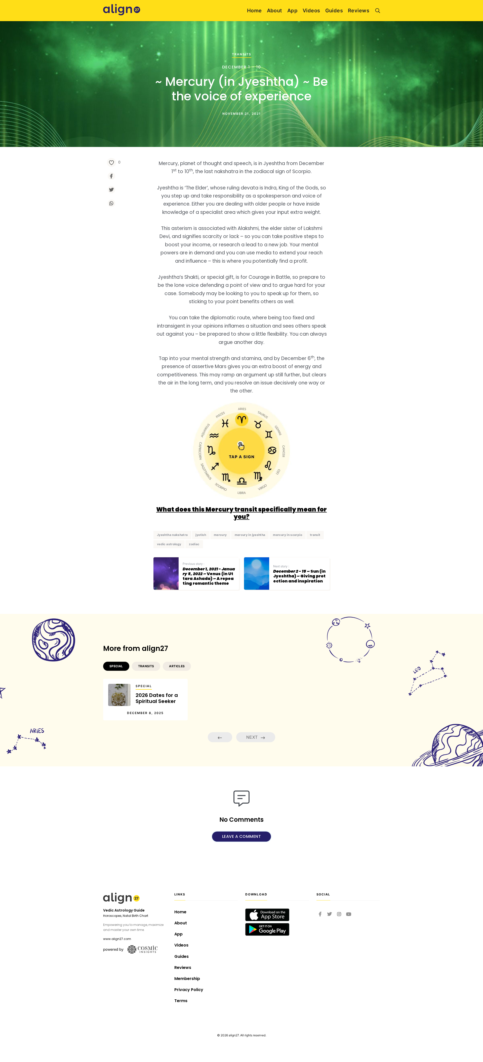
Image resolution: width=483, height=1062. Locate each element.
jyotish (200, 535)
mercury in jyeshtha (250, 535)
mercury (220, 535)
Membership (187, 978)
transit (315, 535)
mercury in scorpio (287, 535)
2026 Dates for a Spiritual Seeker (157, 698)
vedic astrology (169, 544)
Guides (334, 11)
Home (254, 11)
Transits (241, 54)
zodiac (194, 544)
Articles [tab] (177, 666)
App (292, 11)
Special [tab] (116, 666)
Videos (311, 11)
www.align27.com (117, 939)
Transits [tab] (146, 666)
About (274, 11)
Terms (180, 1001)
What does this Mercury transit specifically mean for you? (241, 513)
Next (252, 737)
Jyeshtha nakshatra (172, 535)
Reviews (358, 11)
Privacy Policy (188, 990)
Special (144, 686)
